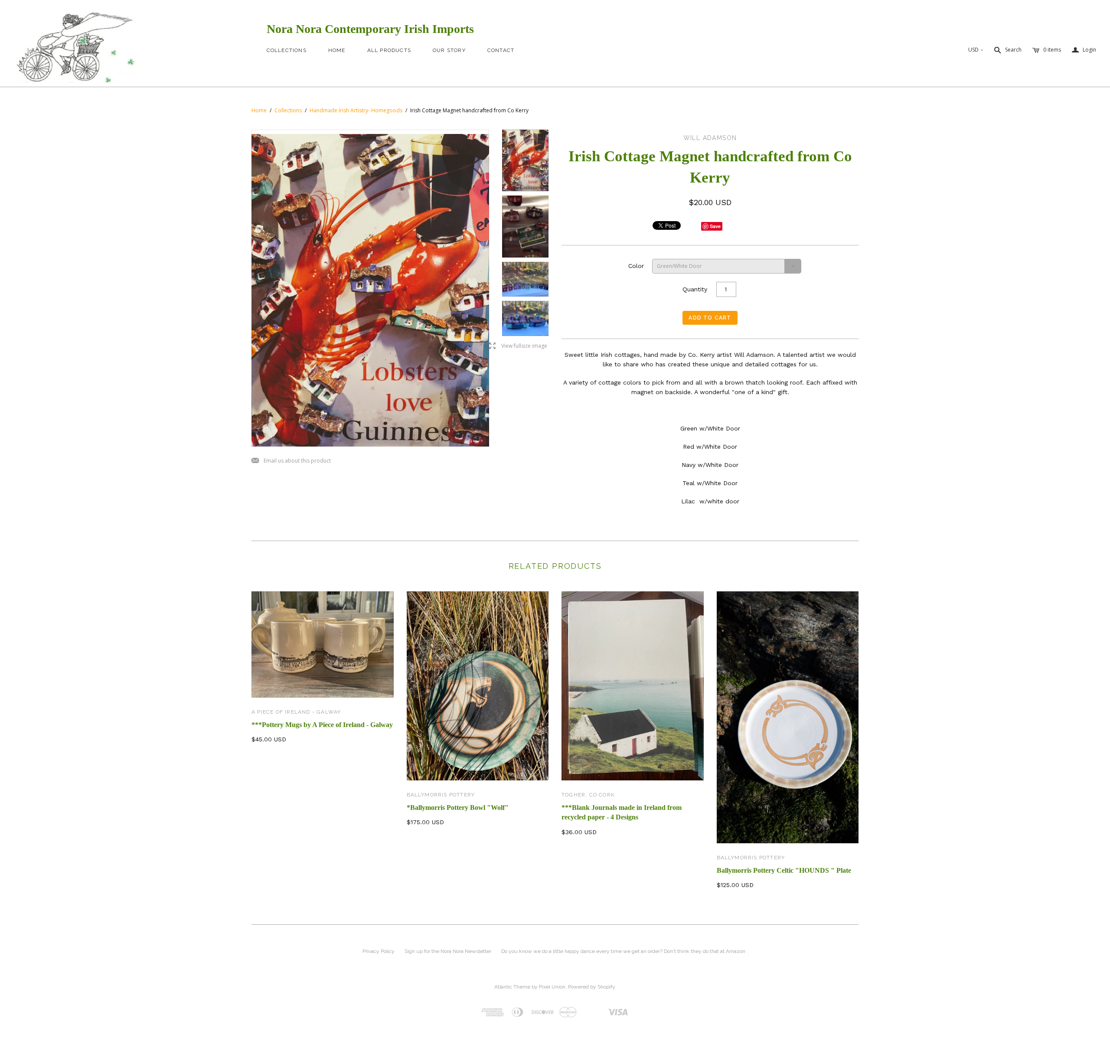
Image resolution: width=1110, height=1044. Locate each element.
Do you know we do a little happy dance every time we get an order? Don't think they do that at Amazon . (624, 951)
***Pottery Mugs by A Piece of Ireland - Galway (322, 724)
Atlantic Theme (512, 987)
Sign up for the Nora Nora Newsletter (448, 951)
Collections (287, 50)
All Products (389, 50)
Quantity (694, 289)
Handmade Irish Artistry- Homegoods (356, 110)
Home (337, 50)
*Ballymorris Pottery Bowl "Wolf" (458, 807)
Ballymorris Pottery (441, 795)
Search (1013, 49)
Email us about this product (291, 461)
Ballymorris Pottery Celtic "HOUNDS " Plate (784, 870)
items (1052, 49)
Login (1084, 50)
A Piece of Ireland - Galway (296, 712)
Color (636, 265)
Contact (500, 50)
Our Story (449, 50)
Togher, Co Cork (588, 795)
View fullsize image (518, 346)
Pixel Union (552, 987)
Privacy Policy (378, 951)
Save (715, 226)
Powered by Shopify (591, 987)
